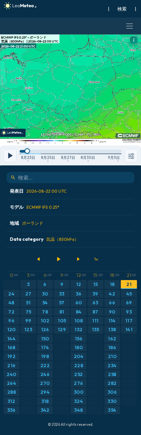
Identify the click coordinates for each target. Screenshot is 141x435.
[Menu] (129, 26)
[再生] (58, 259)
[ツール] (131, 155)
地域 (26, 223)
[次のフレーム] (78, 259)
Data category (44, 239)
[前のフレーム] (38, 259)
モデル (34, 207)
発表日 (38, 191)
